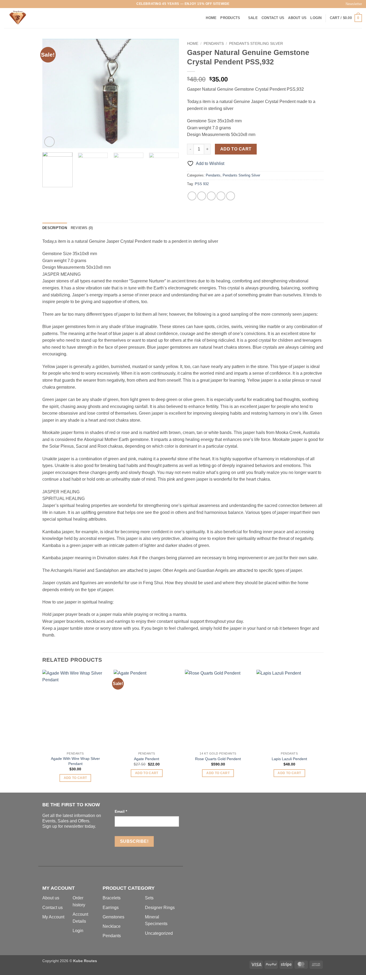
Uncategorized (159, 933)
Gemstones (113, 917)
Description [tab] (54, 228)
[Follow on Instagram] (11, 4)
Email (121, 811)
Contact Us (273, 18)
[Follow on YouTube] (37, 4)
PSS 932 (202, 184)
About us (50, 898)
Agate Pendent (146, 759)
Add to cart (236, 149)
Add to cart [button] (75, 777)
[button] (351, 4)
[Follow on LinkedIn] (32, 4)
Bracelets (112, 898)
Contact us (52, 907)
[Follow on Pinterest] (27, 4)
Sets (149, 898)
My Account (53, 917)
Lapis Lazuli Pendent (289, 759)
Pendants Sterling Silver (256, 44)
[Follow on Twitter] (16, 4)
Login (78, 930)
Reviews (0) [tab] (82, 228)
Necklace (112, 926)
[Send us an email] (22, 4)
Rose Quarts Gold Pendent (218, 759)
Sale (253, 18)
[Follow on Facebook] (6, 4)
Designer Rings (160, 907)
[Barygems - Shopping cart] (31, 18)
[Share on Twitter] (201, 196)
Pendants (214, 44)
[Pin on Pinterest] (220, 196)
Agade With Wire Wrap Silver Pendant (75, 761)
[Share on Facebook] (192, 196)
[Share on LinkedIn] (230, 196)
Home (211, 18)
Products (230, 18)
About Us (297, 18)
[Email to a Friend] (211, 196)
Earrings (111, 907)
